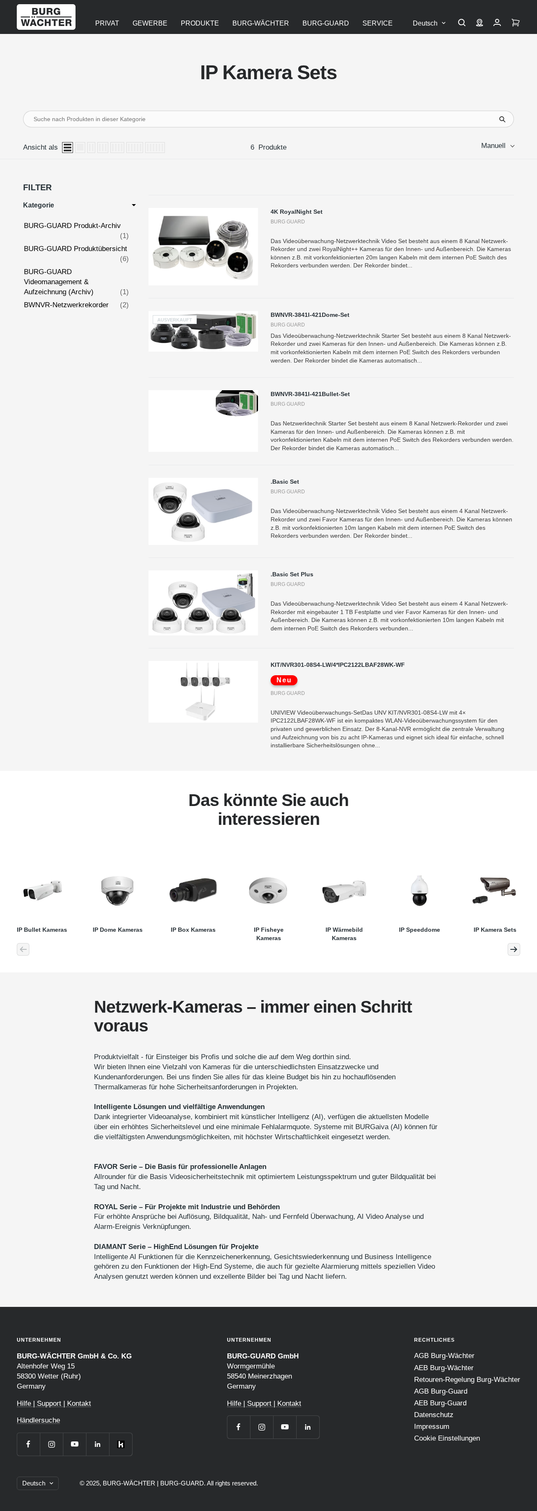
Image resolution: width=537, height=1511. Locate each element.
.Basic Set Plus (292, 574)
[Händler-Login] (497, 23)
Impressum (431, 1427)
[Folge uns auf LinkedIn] (97, 1444)
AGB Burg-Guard (440, 1391)
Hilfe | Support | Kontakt (54, 1403)
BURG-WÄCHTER (260, 23)
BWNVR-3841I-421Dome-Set (310, 314)
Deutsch (425, 23)
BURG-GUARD (325, 23)
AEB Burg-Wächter (444, 1368)
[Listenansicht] (67, 147)
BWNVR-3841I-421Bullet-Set (310, 394)
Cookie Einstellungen (447, 1438)
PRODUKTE (200, 23)
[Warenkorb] (515, 23)
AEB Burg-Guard (440, 1403)
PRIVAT (107, 23)
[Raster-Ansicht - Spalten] (91, 147)
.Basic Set (285, 481)
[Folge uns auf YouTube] (74, 1444)
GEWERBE (150, 23)
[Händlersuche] (479, 23)
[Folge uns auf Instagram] (51, 1444)
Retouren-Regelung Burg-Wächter (467, 1380)
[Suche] (462, 23)
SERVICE (377, 23)
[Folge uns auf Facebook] (28, 1444)
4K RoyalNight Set (297, 211)
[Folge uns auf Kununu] (120, 1444)
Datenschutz (434, 1415)
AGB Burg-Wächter (444, 1356)
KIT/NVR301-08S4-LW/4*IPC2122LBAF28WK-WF (338, 664)
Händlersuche (38, 1420)
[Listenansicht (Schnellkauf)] (80, 147)
